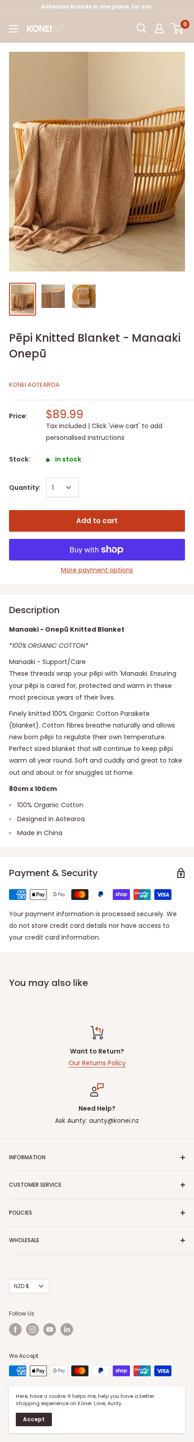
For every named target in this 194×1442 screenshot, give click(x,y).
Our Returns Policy (97, 1062)
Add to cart (97, 520)
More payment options (97, 569)
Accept (34, 1419)
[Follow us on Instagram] (32, 1329)
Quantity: (25, 487)
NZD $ (21, 1286)
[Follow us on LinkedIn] (66, 1329)
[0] (177, 28)
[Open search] (142, 28)
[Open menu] (13, 28)
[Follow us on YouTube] (49, 1329)
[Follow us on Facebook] (15, 1329)
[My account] (159, 28)
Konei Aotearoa (34, 384)
